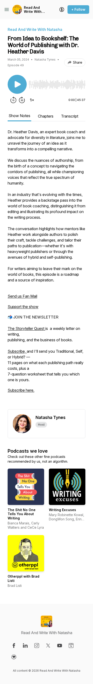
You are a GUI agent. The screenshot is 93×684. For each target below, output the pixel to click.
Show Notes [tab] (19, 115)
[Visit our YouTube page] (59, 645)
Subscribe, (17, 351)
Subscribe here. (21, 390)
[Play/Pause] (17, 84)
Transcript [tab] (69, 116)
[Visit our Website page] (71, 645)
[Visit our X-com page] (48, 645)
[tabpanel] (46, 269)
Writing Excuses (62, 510)
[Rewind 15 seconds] (13, 100)
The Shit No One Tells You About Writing (22, 514)
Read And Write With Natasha (32, 9)
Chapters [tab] (45, 116)
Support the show (23, 306)
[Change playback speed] (32, 100)
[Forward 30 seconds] (22, 100)
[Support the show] (62, 9)
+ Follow (78, 9)
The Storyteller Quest (26, 328)
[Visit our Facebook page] (13, 645)
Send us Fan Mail (22, 296)
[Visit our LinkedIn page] (25, 645)
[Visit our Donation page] (13, 657)
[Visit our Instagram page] (36, 645)
